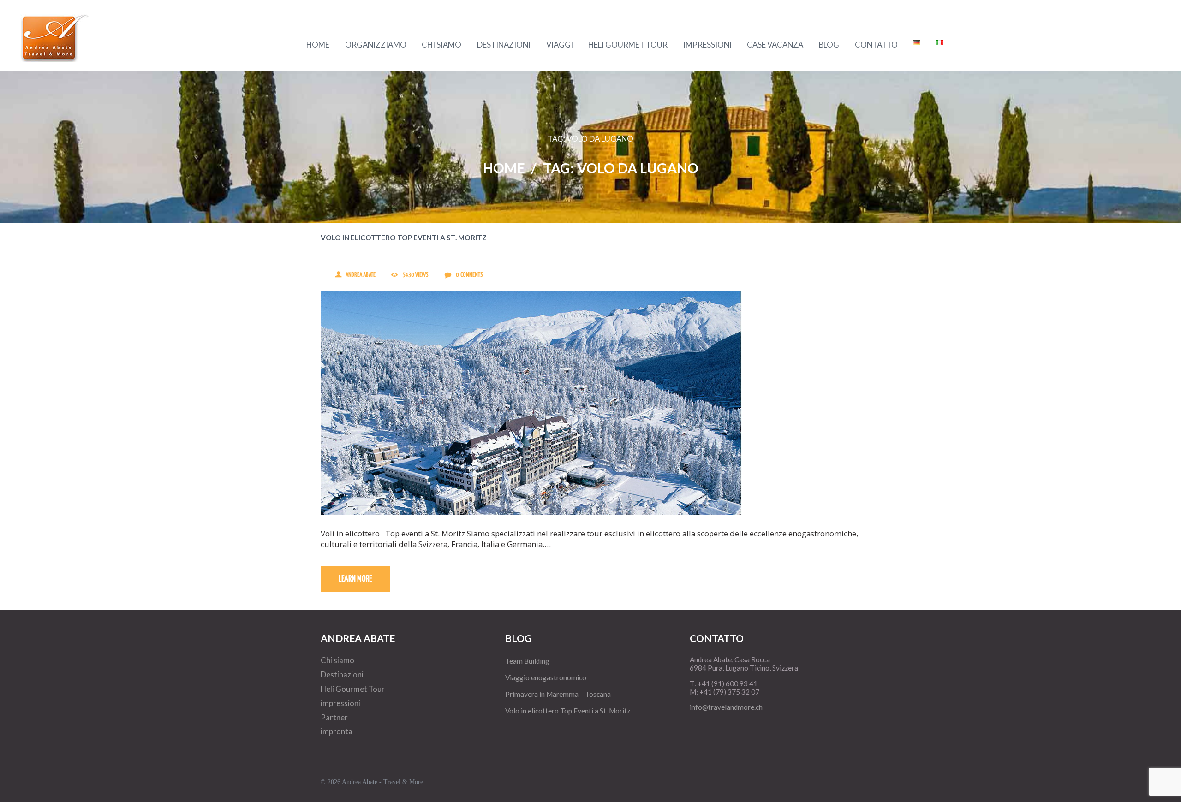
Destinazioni (342, 674)
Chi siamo (337, 660)
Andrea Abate (360, 275)
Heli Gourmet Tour (353, 689)
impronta (336, 731)
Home (504, 168)
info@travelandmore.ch (726, 707)
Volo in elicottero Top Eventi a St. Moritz (404, 237)
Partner (334, 717)
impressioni (340, 703)
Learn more (355, 579)
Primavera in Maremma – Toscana (558, 694)
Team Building (527, 661)
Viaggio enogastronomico (545, 677)
